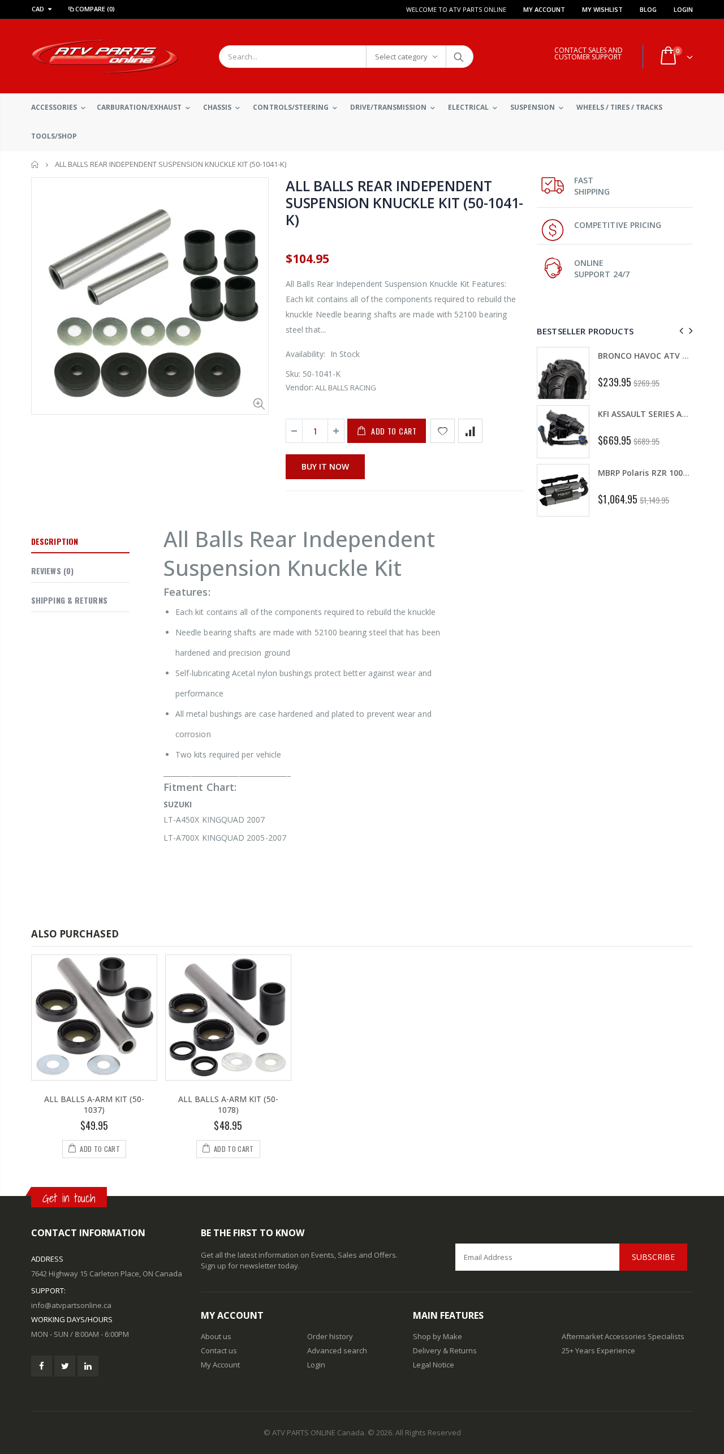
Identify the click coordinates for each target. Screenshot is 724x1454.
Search (459, 56)
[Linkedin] (87, 1366)
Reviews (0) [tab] (52, 571)
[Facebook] (41, 1366)
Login (683, 9)
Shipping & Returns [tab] (69, 600)
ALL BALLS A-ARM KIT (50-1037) (94, 1104)
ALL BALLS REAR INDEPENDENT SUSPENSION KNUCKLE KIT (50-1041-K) (404, 202)
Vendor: (299, 387)
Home (35, 164)
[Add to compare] (470, 431)
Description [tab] (54, 541)
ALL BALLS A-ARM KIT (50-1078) (228, 1104)
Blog (648, 9)
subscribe (653, 1256)
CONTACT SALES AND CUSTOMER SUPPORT (588, 53)
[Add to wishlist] (442, 431)
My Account (544, 9)
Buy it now (325, 466)
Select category (401, 56)
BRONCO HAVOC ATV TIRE (648, 355)
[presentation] (679, 330)
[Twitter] (64, 1366)
